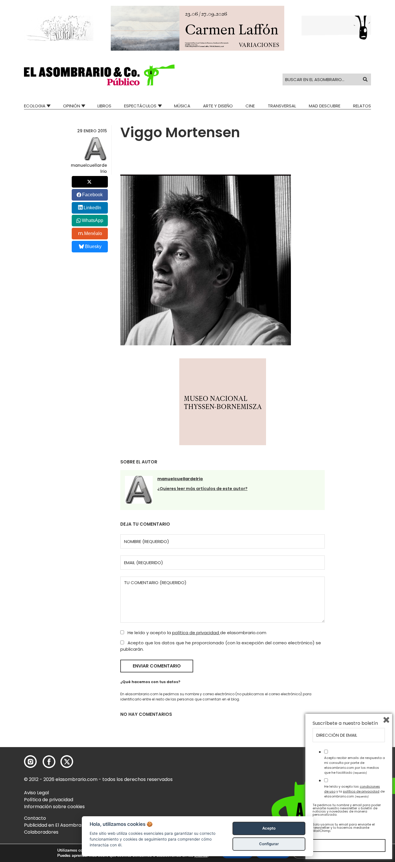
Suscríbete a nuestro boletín (345, 723)
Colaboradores (41, 832)
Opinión (71, 106)
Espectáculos (140, 106)
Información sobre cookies (54, 806)
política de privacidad (196, 633)
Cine (250, 106)
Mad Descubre (324, 106)
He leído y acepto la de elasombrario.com (196, 633)
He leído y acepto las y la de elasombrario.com (354, 791)
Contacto (35, 818)
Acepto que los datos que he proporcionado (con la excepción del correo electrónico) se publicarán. (220, 646)
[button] (99, 75)
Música (182, 106)
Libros (104, 106)
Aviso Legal (36, 792)
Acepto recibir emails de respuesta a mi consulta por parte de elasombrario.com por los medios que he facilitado (354, 765)
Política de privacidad (48, 799)
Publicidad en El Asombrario (55, 825)
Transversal (282, 106)
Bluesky (93, 246)
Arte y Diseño (218, 106)
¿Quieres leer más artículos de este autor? (202, 488)
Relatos (362, 106)
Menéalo (93, 233)
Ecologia (34, 106)
